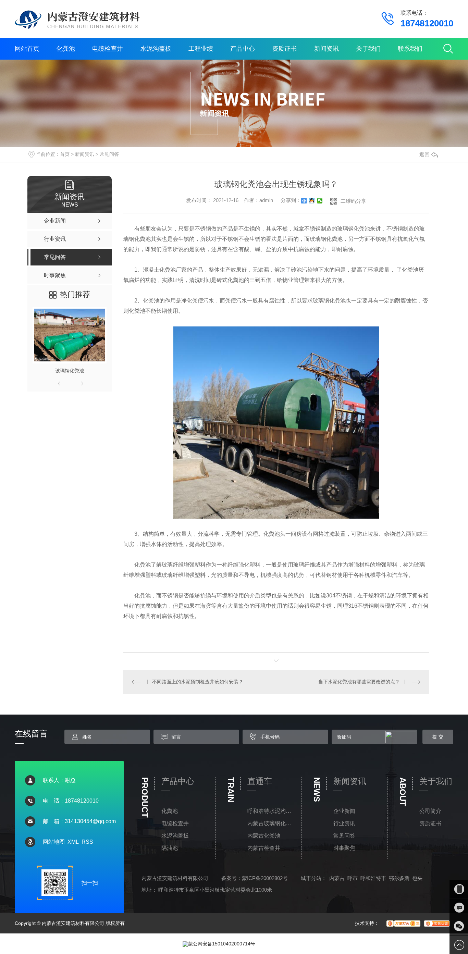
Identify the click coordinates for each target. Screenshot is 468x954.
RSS (87, 842)
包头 (417, 878)
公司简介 (430, 811)
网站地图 (54, 842)
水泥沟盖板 (155, 48)
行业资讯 (344, 823)
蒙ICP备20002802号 (265, 878)
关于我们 (368, 48)
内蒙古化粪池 (263, 836)
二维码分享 (353, 201)
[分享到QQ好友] (312, 200)
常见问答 (109, 154)
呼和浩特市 (373, 878)
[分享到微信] (320, 200)
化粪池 (66, 48)
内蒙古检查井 (263, 848)
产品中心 (242, 48)
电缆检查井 (107, 48)
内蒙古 (337, 878)
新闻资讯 (326, 48)
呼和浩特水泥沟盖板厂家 (271, 811)
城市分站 (311, 878)
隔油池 (169, 848)
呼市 (352, 878)
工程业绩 (200, 48)
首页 (65, 154)
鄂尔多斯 (399, 878)
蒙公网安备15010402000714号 (221, 943)
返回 (424, 154)
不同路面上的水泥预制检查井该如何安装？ (197, 681)
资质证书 (284, 48)
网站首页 (27, 48)
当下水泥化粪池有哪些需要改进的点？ (359, 681)
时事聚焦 (344, 848)
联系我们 (410, 48)
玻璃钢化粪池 (69, 370)
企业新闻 (344, 811)
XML (73, 842)
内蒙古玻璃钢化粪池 (271, 823)
